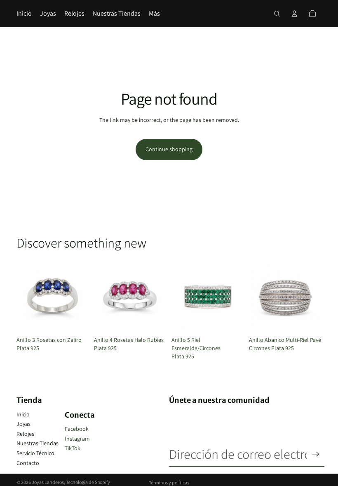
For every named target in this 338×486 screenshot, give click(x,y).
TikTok (72, 448)
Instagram (77, 438)
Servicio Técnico (35, 453)
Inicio (23, 414)
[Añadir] (308, 320)
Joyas (23, 424)
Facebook (77, 428)
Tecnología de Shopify (88, 482)
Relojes (25, 433)
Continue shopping (169, 149)
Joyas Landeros (48, 482)
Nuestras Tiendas (37, 443)
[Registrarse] (315, 454)
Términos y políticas (169, 482)
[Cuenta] (294, 14)
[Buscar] (277, 14)
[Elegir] (76, 320)
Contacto (27, 463)
